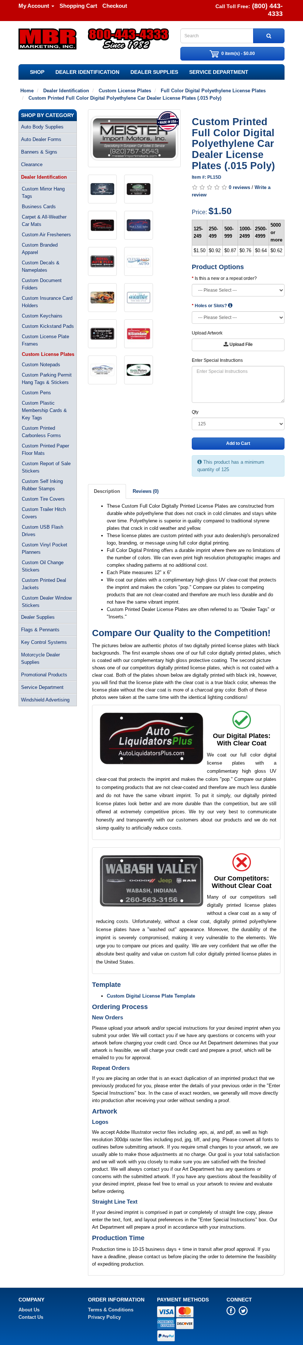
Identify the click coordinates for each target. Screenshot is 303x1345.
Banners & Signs (39, 152)
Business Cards (39, 206)
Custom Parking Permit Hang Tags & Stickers (47, 378)
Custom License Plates (48, 354)
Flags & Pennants (40, 629)
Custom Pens (36, 392)
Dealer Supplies (154, 72)
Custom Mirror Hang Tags (43, 192)
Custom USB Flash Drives (42, 530)
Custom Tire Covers (43, 499)
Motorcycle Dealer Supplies (40, 658)
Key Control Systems (44, 642)
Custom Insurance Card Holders (47, 301)
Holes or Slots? (211, 305)
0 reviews (239, 187)
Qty (195, 412)
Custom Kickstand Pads (48, 326)
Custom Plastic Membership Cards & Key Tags (44, 410)
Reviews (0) (146, 491)
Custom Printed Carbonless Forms (41, 431)
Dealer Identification (87, 72)
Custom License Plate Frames (45, 340)
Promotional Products (44, 674)
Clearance (31, 164)
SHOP (37, 72)
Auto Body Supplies (42, 127)
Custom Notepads (41, 364)
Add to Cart (238, 443)
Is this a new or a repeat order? (226, 278)
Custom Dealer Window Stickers (47, 601)
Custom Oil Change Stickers (43, 566)
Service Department (218, 72)
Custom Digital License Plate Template (151, 996)
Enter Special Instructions (217, 360)
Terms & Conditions (110, 1310)
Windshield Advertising (45, 700)
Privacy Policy (104, 1317)
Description (107, 491)
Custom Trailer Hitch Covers (44, 513)
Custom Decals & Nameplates (40, 266)
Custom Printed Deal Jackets (44, 583)
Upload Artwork (207, 333)
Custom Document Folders (42, 284)
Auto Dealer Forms (41, 139)
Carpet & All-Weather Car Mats (44, 220)
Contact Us (30, 1317)
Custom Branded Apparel (40, 248)
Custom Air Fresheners (46, 234)
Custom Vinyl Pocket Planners (44, 548)
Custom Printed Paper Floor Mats (45, 449)
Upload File (240, 344)
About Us (29, 1310)
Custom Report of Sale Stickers (46, 467)
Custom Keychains (42, 316)
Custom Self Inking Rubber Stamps (42, 484)
